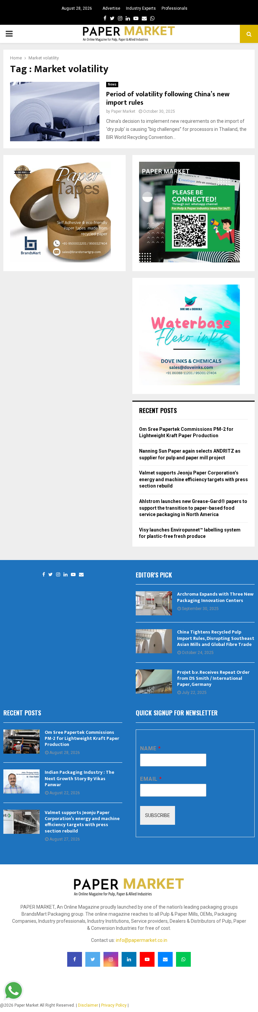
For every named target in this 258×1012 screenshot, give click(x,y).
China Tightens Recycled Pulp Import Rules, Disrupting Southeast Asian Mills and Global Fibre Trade (215, 638)
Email (151, 779)
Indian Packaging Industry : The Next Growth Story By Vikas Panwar (79, 778)
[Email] (81, 574)
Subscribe (157, 815)
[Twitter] (50, 574)
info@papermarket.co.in (141, 940)
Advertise (111, 8)
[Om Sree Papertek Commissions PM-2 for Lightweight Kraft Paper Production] (21, 741)
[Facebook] (43, 574)
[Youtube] (73, 574)
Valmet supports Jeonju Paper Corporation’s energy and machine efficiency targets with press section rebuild (193, 479)
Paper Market (123, 111)
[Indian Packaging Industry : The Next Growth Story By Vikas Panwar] (21, 781)
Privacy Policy (114, 1005)
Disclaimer (88, 1005)
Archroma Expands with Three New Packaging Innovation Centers (215, 597)
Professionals (174, 8)
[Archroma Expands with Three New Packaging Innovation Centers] (154, 603)
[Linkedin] (65, 574)
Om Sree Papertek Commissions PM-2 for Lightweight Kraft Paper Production (82, 738)
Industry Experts (141, 8)
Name (150, 748)
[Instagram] (58, 574)
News (112, 84)
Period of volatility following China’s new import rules (167, 98)
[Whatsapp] (183, 959)
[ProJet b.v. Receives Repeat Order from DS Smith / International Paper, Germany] (154, 681)
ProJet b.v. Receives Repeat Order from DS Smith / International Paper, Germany (213, 678)
